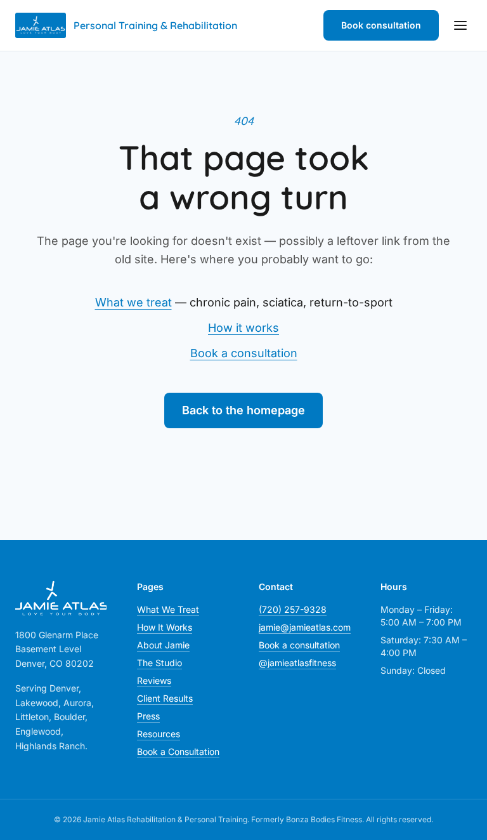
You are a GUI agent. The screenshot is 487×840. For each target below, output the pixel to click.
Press (148, 716)
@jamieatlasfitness (297, 662)
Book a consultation (243, 353)
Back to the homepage (243, 410)
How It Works (164, 627)
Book (381, 25)
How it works (243, 327)
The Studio (159, 662)
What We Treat (168, 609)
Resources (158, 733)
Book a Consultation (178, 751)
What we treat (133, 302)
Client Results (165, 698)
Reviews (154, 680)
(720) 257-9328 (293, 609)
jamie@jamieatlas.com (305, 627)
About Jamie (163, 645)
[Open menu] (460, 25)
